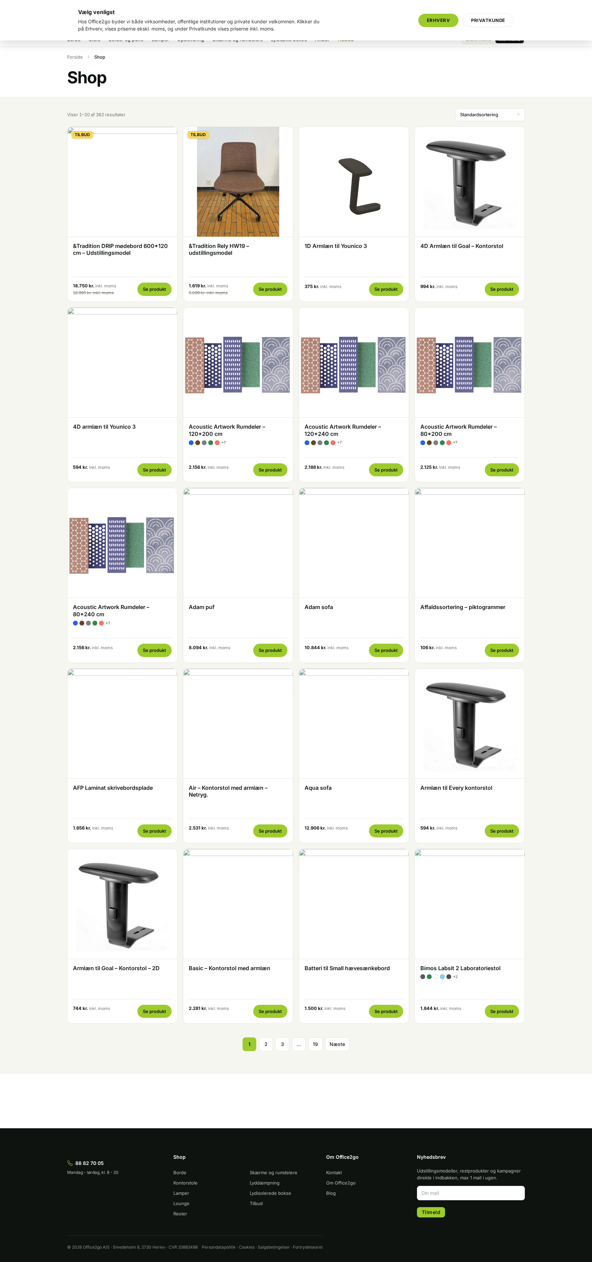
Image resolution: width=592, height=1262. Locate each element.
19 (315, 1044)
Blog (331, 1193)
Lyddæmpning (265, 1183)
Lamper (181, 1193)
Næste (337, 1044)
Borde (179, 1172)
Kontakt (334, 1172)
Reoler (180, 1213)
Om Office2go (341, 1183)
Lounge (181, 1203)
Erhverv (438, 20)
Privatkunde (488, 20)
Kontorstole (185, 1183)
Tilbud (256, 1203)
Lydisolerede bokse (270, 1193)
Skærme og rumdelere (273, 1172)
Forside (75, 57)
